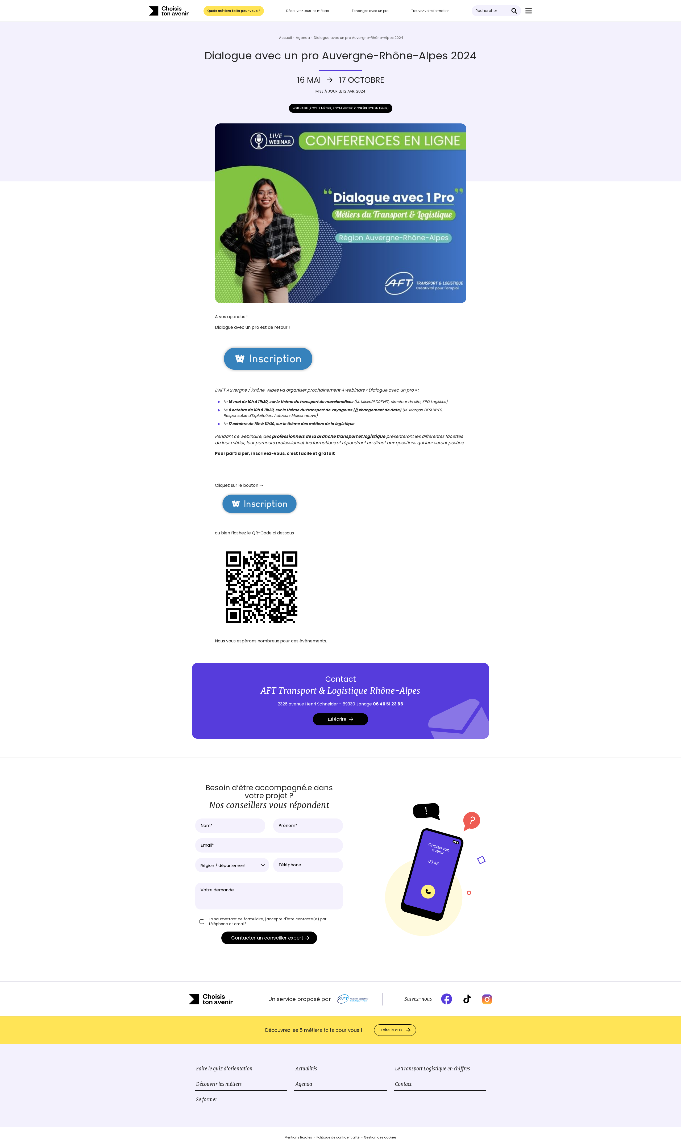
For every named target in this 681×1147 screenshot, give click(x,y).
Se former (206, 1099)
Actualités (306, 1069)
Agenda (304, 1084)
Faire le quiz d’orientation (224, 1069)
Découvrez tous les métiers (307, 11)
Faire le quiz (391, 1030)
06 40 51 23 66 (388, 704)
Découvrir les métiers (219, 1084)
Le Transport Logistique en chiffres (432, 1069)
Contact (403, 1084)
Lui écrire (337, 719)
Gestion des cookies (380, 1137)
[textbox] (232, 865)
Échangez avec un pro (370, 11)
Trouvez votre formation (430, 11)
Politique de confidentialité (338, 1137)
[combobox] (232, 865)
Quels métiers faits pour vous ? (233, 11)
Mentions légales (298, 1137)
